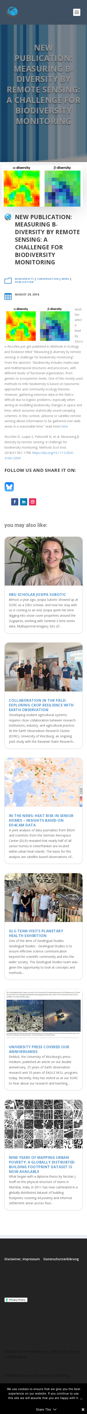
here (65, 426)
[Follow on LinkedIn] (23, 501)
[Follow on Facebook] (14, 501)
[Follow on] (41, 501)
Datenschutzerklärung (61, 1259)
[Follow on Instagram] (32, 501)
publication (24, 282)
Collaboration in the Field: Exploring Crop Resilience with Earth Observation (41, 705)
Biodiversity (24, 278)
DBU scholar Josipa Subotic (37, 594)
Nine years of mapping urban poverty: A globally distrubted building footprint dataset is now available (42, 1164)
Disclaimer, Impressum (22, 1259)
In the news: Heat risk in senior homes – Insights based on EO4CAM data (41, 820)
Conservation (47, 278)
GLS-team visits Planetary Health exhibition (36, 933)
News (65, 278)
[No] (81, 1399)
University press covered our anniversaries (39, 1049)
